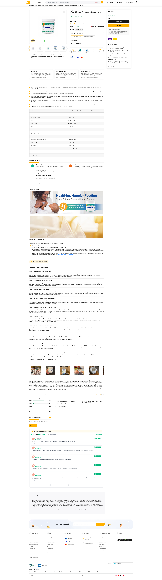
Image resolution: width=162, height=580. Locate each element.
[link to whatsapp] (44, 41)
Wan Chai (101, 550)
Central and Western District (105, 537)
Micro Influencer (33, 555)
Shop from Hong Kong (59, 571)
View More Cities (103, 555)
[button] (110, 2)
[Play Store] (128, 540)
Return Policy (50, 544)
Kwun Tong (101, 546)
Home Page (31, 5)
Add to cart (119, 21)
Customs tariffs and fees (35, 550)
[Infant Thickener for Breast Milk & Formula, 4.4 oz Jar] (48, 26)
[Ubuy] (27, 2)
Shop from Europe (96, 571)
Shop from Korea (69, 571)
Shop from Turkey (87, 571)
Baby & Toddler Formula (59, 5)
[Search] (102, 2)
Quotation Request (33, 542)
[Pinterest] (123, 575)
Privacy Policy (80, 575)
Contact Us (32, 540)
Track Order (32, 548)
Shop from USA (32, 571)
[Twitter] (121, 575)
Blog (48, 553)
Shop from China (78, 571)
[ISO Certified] (42, 565)
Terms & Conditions (71, 575)
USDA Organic (63, 247)
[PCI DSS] (32, 565)
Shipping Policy (32, 553)
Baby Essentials (38, 5)
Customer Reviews (51, 542)
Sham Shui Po (102, 544)
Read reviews (98, 434)
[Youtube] (118, 575)
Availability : (72, 26)
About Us (31, 537)
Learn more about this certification (66, 254)
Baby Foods (50, 5)
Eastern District (102, 548)
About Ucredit (50, 548)
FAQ (48, 546)
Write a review (33, 425)
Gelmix (71, 10)
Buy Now (119, 25)
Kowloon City (102, 540)
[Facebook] (114, 575)
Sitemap (31, 546)
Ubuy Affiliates (50, 555)
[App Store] (120, 540)
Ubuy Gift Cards (50, 550)
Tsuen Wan (101, 553)
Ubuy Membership (33, 557)
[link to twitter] (51, 41)
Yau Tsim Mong (102, 542)
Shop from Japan (49, 571)
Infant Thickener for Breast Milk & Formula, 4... (74, 5)
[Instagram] (116, 575)
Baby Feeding (45, 5)
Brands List (49, 540)
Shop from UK (40, 571)
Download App (50, 537)
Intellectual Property (34, 544)
